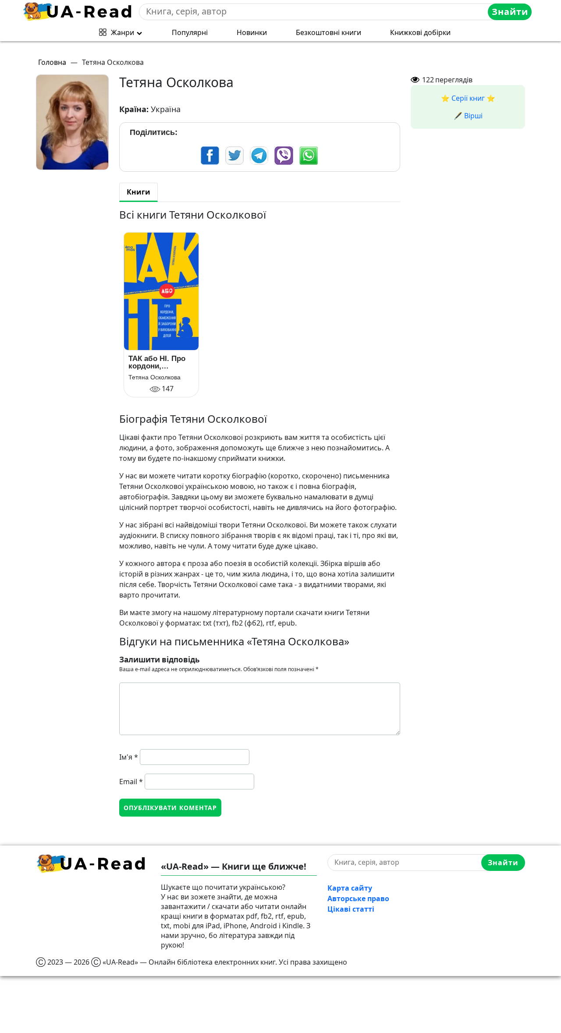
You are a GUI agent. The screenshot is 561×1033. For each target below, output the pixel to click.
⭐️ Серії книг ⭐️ (468, 98)
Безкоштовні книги (328, 32)
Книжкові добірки (420, 32)
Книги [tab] (138, 192)
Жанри (122, 32)
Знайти (510, 12)
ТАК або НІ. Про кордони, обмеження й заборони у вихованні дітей (157, 362)
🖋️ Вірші (468, 115)
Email (131, 781)
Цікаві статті (350, 909)
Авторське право (358, 898)
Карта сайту (349, 888)
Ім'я (128, 757)
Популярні (190, 32)
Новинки (252, 32)
